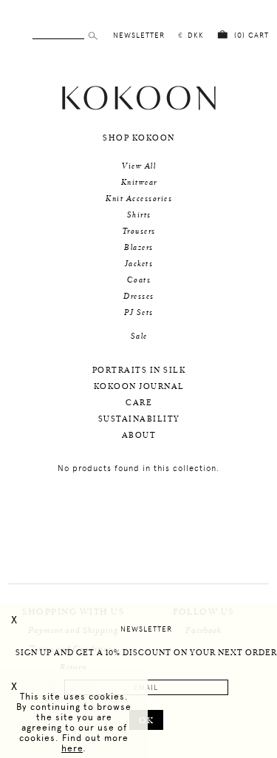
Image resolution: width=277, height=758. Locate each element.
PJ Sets (139, 312)
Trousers (139, 231)
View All (139, 166)
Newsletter (146, 629)
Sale (139, 336)
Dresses (138, 296)
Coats (139, 280)
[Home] (138, 108)
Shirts (139, 215)
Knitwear (139, 182)
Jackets (139, 264)
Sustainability (139, 419)
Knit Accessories (139, 198)
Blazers (139, 247)
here (72, 748)
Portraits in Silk (139, 370)
